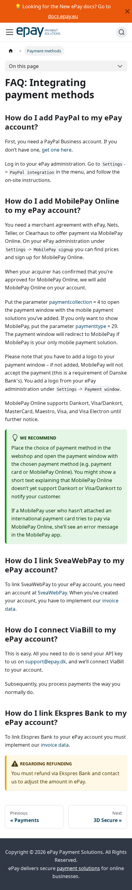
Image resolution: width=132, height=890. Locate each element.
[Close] (127, 11)
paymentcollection (70, 302)
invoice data (55, 744)
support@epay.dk (45, 661)
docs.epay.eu (63, 16)
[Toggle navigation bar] (9, 32)
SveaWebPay (52, 592)
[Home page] (11, 51)
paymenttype (91, 326)
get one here (57, 149)
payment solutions (78, 868)
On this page (24, 66)
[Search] (121, 32)
